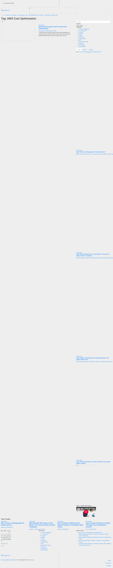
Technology (47, 15)
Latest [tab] (78, 49)
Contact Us (108, 563)
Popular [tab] (85, 49)
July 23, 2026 (89, 529)
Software (41, 15)
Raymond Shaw (52, 30)
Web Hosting (54, 15)
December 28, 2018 (44, 30)
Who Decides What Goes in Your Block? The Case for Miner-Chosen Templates (42, 525)
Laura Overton (41, 529)
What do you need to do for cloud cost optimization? (53, 27)
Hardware (14, 15)
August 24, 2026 (5, 527)
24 (1, 539)
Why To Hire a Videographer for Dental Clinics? (90, 152)
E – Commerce (7, 15)
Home (109, 560)
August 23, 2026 (33, 529)
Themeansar (32, 560)
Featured (81, 32)
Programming (21, 15)
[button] (2, 15)
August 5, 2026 (61, 529)
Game (80, 35)
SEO (27, 15)
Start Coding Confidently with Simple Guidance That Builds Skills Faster (70, 525)
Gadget (81, 33)
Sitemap (109, 565)
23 (10, 537)
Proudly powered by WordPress (9, 560)
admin (11, 527)
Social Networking (33, 15)
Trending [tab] (91, 49)
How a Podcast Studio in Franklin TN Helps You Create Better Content (98, 525)
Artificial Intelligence (84, 29)
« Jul (2, 546)
